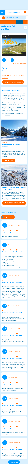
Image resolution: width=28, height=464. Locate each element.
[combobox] (16, 17)
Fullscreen (19, 60)
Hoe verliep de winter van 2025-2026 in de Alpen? (14, 203)
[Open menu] (2, 12)
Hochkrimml (5, 78)
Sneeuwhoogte (6, 22)
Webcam (19, 22)
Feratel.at (7, 115)
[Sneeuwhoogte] (14, 12)
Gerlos (4, 75)
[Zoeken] (16, 17)
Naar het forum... (9, 160)
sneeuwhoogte (6, 104)
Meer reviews (14, 462)
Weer (13, 22)
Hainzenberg (22, 75)
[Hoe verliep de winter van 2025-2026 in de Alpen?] (14, 175)
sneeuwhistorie (6, 106)
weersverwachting (14, 104)
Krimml (15, 75)
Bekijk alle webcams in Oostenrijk (14, 82)
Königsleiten (10, 75)
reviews (12, 106)
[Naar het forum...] (14, 130)
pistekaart (18, 106)
